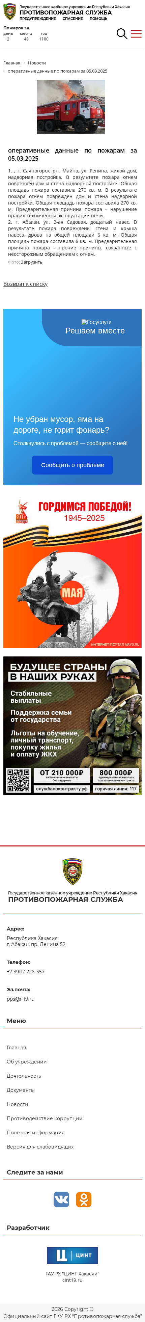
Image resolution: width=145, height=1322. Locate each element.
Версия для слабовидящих (40, 1147)
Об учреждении (27, 1062)
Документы (21, 1090)
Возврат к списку (25, 284)
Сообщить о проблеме (72, 465)
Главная (16, 1048)
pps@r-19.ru (20, 999)
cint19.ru (72, 1280)
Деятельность (24, 1076)
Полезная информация (35, 1133)
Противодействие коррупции (45, 1118)
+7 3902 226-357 (26, 972)
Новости (17, 1104)
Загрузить (31, 262)
